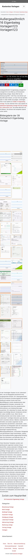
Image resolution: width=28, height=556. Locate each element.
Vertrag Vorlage (6, 527)
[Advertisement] (14, 46)
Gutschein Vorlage (7, 514)
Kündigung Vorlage (7, 517)
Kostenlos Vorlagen (10, 6)
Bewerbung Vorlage (7, 507)
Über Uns (9, 543)
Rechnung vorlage (7, 525)
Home (7, 12)
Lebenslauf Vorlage (7, 519)
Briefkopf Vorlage (7, 512)
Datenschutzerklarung (19, 543)
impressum (21, 548)
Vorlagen (11, 12)
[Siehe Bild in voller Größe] (14, 74)
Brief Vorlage (6, 509)
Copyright (20, 546)
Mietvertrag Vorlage (8, 522)
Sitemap (15, 548)
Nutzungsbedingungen (11, 546)
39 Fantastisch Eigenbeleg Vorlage (20, 12)
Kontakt (14, 551)
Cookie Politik (7, 548)
